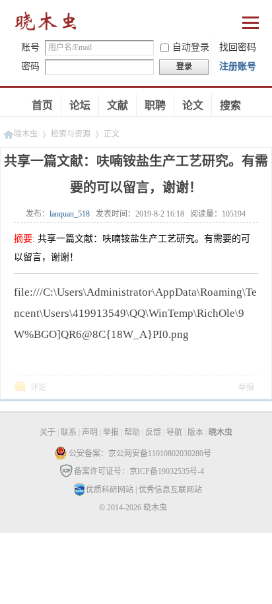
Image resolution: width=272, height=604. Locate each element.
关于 (47, 432)
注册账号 (237, 66)
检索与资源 (70, 134)
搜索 (230, 105)
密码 (30, 66)
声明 (90, 432)
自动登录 (190, 47)
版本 (195, 432)
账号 (30, 47)
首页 (42, 105)
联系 (69, 432)
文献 (117, 105)
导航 (174, 432)
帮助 (132, 432)
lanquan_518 (70, 213)
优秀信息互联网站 (170, 489)
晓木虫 (46, 24)
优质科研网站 (109, 489)
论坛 (79, 105)
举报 (246, 387)
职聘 (155, 105)
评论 (38, 387)
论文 (192, 105)
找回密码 (237, 47)
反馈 (153, 432)
